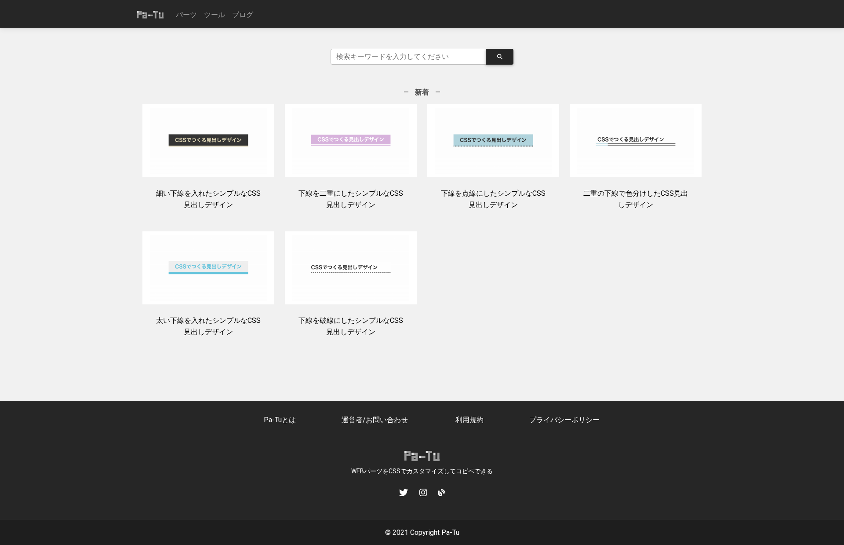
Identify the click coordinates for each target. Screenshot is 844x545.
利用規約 (469, 420)
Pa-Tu (450, 532)
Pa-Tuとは (280, 420)
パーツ (186, 15)
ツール (214, 15)
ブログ (242, 15)
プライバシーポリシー (564, 420)
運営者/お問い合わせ (375, 420)
